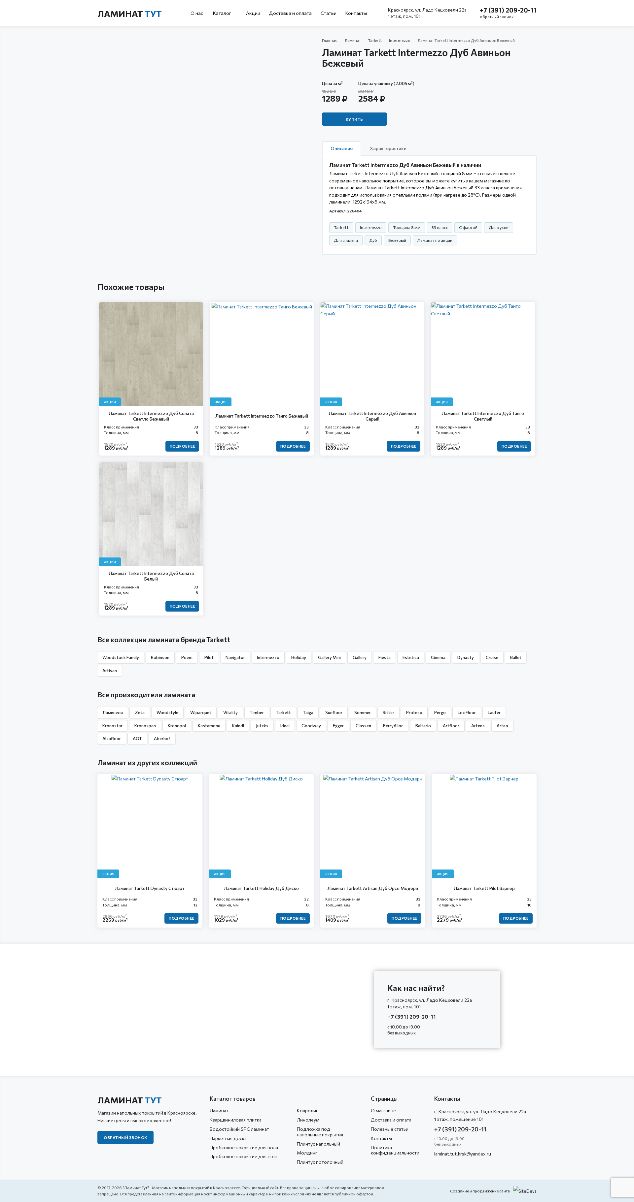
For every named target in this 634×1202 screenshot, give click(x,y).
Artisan (109, 670)
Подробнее (182, 446)
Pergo (440, 712)
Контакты (356, 13)
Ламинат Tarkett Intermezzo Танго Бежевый (261, 416)
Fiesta (384, 657)
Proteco (414, 712)
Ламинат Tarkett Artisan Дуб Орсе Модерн (372, 888)
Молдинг (307, 1152)
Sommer (362, 712)
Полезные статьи (389, 1129)
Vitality (230, 712)
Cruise (492, 657)
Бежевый (397, 240)
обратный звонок (496, 16)
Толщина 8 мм (406, 227)
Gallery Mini (329, 657)
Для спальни (346, 240)
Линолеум (308, 1120)
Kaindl (238, 725)
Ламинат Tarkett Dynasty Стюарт (150, 888)
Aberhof (162, 738)
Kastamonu (209, 725)
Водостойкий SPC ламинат (239, 1129)
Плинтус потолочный (320, 1162)
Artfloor (451, 725)
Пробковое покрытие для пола (244, 1147)
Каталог (222, 13)
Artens (478, 725)
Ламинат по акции (434, 240)
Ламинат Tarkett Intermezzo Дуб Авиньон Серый (372, 416)
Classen (363, 725)
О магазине (383, 1110)
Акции (253, 13)
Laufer (494, 712)
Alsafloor (111, 738)
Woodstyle (167, 712)
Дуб (373, 240)
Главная (329, 40)
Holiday (298, 657)
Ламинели (112, 712)
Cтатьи (329, 13)
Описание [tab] (342, 148)
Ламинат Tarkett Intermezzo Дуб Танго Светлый (483, 416)
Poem (187, 657)
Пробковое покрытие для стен (243, 1156)
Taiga (308, 712)
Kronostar (112, 725)
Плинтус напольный (318, 1144)
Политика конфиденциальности (395, 1150)
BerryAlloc (393, 725)
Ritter (388, 712)
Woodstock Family (120, 657)
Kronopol (177, 725)
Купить (354, 119)
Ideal (285, 725)
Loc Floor (467, 712)
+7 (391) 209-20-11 (508, 10)
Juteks (262, 725)
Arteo (502, 725)
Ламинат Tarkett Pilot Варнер (484, 888)
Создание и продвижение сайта (480, 1190)
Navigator (235, 657)
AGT (137, 738)
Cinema (438, 657)
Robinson (160, 657)
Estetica (411, 657)
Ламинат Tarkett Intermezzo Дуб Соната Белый (151, 576)
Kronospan (145, 725)
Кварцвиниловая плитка (236, 1120)
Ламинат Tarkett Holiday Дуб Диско (261, 888)
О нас (197, 13)
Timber (257, 712)
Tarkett (375, 40)
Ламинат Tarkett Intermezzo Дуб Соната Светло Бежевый (151, 416)
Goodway (311, 725)
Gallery (360, 657)
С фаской (468, 227)
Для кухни (499, 227)
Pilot (209, 657)
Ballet (515, 657)
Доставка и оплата (290, 13)
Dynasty (465, 657)
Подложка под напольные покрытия (320, 1131)
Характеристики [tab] (388, 148)
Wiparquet (200, 712)
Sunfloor (333, 712)
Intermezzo (399, 40)
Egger (338, 725)
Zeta (140, 712)
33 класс (440, 227)
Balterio (423, 725)
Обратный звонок (125, 1137)
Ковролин (308, 1110)
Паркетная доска (228, 1138)
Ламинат (129, 13)
